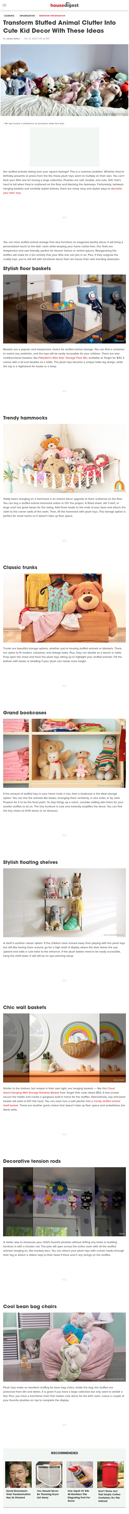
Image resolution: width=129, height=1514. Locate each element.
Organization (27, 15)
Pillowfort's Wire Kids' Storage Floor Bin (62, 358)
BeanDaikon (119, 490)
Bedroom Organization (52, 15)
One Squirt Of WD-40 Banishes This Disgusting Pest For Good (79, 1496)
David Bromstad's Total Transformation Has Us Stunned (18, 1494)
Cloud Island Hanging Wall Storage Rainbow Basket (59, 1090)
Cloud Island (119, 1080)
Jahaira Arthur (13, 38)
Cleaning (9, 15)
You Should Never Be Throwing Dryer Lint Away (48, 1494)
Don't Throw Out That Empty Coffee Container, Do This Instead (109, 1496)
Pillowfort (120, 341)
